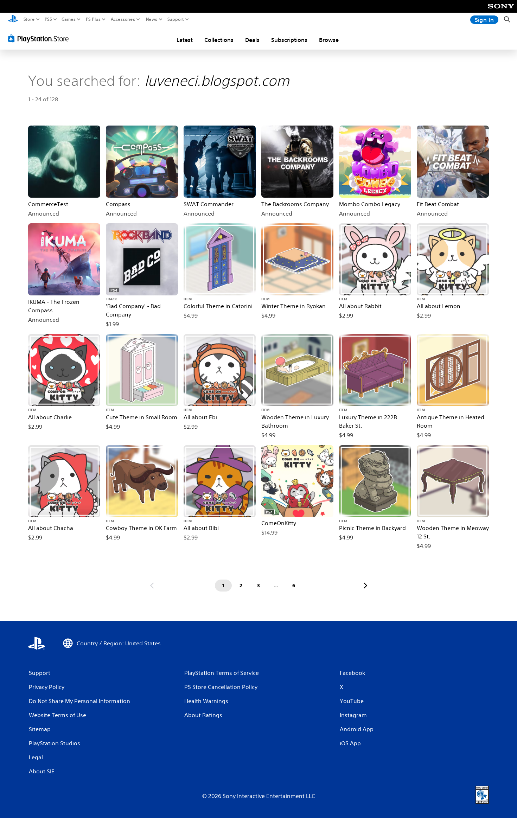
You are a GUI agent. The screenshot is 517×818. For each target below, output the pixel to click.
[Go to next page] (365, 586)
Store (29, 19)
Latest (185, 39)
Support (175, 19)
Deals (252, 39)
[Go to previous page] (152, 586)
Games (69, 19)
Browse (329, 39)
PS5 (48, 19)
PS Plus (93, 19)
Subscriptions (289, 39)
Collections (219, 39)
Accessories (123, 19)
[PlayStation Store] (40, 38)
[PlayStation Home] (13, 19)
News (152, 19)
